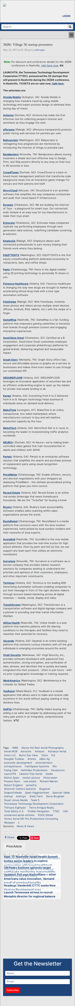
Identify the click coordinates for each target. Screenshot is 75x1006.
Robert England (13, 785)
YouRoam (9, 691)
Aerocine (26, 751)
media (49, 773)
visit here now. (50, 65)
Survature (9, 561)
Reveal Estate (11, 492)
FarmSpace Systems (37, 766)
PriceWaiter (10, 474)
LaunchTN (10, 773)
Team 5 (35, 800)
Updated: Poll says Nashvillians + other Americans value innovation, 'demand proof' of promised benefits (30, 878)
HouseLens (58, 770)
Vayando (8, 640)
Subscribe (13, 990)
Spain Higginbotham (37, 792)
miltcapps (40, 49)
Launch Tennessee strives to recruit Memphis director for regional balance (29, 894)
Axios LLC (10, 755)
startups (21, 796)
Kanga (7, 395)
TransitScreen (12, 604)
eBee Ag (44, 758)
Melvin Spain (11, 777)
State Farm (35, 796)
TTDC (56, 811)
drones (32, 758)
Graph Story (10, 359)
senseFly (31, 785)
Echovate (9, 222)
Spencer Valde (61, 792)
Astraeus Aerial (57, 751)
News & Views (25, 826)
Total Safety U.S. (14, 811)
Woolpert (9, 822)
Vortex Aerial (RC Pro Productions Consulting (31, 818)
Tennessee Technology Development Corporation (34, 803)
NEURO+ (8, 442)
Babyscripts (10, 140)
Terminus (9, 582)
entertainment (43, 762)
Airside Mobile (12, 97)
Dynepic (8, 204)
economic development (18, 762)
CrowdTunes (11, 172)
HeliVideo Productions (34, 770)
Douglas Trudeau (14, 758)
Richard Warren (49, 781)
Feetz (6, 269)
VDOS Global (45, 815)
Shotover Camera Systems (20, 788)
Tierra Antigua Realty (41, 807)
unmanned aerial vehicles (19, 815)
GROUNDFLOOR (12, 377)
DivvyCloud (10, 190)
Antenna (8, 115)
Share (10, 837)
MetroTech (9, 427)
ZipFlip (7, 709)
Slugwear (44, 788)
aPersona (9, 129)
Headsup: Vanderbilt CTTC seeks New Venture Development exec (30, 887)
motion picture (31, 777)
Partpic (7, 456)
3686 (15, 747)
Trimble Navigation (38, 811)
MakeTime (9, 409)
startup (8, 796)
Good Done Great (13, 337)
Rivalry (7, 507)
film (54, 766)
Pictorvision (50, 777)
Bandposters (11, 154)
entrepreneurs (13, 766)
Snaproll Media (13, 792)
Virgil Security (12, 655)
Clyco (44, 755)
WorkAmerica (11, 680)
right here (58, 83)
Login (66, 15)
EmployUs (9, 240)
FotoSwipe (9, 301)
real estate (29, 781)
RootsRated (10, 521)
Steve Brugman (55, 796)
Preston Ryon (12, 781)
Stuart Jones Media (16, 800)
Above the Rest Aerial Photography (42, 747)
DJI (53, 755)
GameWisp (9, 319)
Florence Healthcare (15, 283)
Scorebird (9, 539)
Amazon (39, 751)
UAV (65, 811)
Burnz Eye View (28, 755)
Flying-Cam (11, 770)
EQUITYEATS (11, 255)
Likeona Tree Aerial (30, 773)
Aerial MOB (10, 751)
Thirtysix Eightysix (15, 807)
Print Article (14, 846)
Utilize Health (11, 622)
